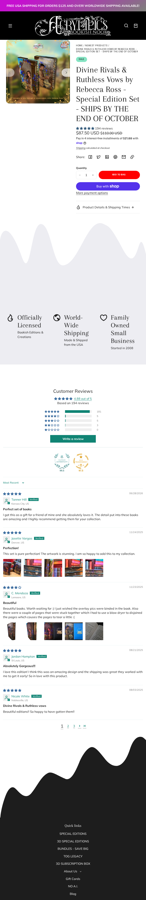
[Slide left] (10, 72)
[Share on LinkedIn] (107, 157)
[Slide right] (66, 72)
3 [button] (74, 726)
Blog (73, 894)
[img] (12, 494)
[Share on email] (124, 157)
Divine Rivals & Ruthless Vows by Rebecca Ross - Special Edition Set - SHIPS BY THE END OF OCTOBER (107, 50)
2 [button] (68, 726)
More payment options (92, 193)
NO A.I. (73, 886)
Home (79, 46)
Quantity (81, 167)
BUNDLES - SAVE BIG (73, 849)
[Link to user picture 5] (94, 568)
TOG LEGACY (73, 856)
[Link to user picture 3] (53, 568)
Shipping (80, 148)
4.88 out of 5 (83, 399)
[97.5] (81, 461)
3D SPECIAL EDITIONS (73, 841)
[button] (126, 25)
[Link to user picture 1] (12, 568)
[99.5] (62, 461)
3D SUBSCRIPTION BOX (73, 864)
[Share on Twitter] (98, 157)
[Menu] (10, 25)
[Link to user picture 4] (74, 568)
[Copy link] (132, 157)
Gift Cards (73, 879)
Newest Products (96, 46)
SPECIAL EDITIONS (73, 834)
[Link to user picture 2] (33, 568)
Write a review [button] (73, 439)
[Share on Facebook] (90, 157)
